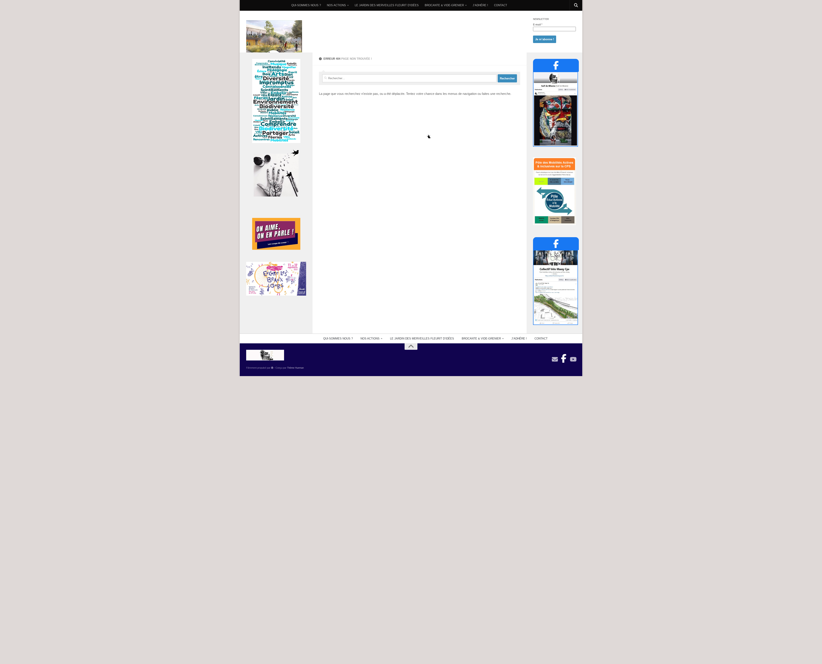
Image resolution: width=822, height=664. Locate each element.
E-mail (537, 24)
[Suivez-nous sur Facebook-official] (564, 357)
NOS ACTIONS (336, 5)
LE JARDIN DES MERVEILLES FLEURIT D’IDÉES (387, 5)
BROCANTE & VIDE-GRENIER (444, 5)
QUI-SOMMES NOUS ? (306, 5)
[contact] (555, 359)
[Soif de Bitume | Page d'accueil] (274, 43)
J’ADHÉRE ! (480, 5)
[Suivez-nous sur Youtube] (573, 359)
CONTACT (500, 5)
